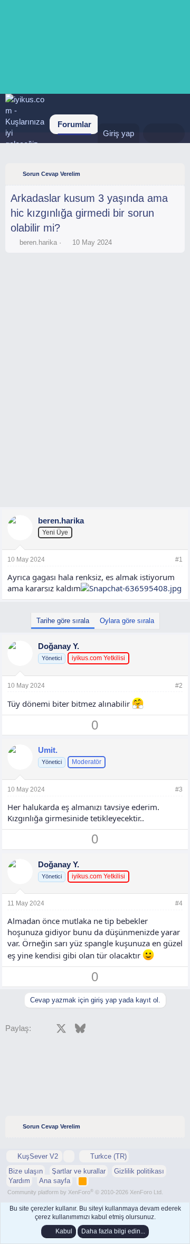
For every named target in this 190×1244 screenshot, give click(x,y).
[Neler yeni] (153, 133)
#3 (179, 789)
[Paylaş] (165, 560)
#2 (179, 685)
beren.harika (38, 242)
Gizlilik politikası (139, 1171)
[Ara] (174, 133)
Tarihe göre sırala (62, 621)
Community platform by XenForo (85, 1192)
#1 (179, 559)
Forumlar (74, 124)
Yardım (19, 1181)
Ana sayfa (54, 1181)
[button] (68, 1156)
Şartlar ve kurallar (79, 1171)
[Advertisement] (95, 287)
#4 (179, 903)
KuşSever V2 (37, 1156)
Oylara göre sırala (127, 621)
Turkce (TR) (107, 1156)
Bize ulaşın (25, 1171)
